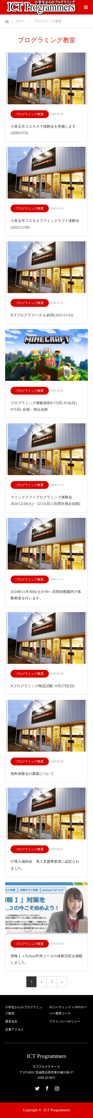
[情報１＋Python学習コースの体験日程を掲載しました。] (46, 908)
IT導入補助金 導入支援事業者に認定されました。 (45, 865)
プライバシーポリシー (64, 1021)
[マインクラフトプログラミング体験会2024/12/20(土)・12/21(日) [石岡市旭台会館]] (46, 449)
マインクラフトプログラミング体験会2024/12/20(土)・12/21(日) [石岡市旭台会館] (45, 500)
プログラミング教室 (30, 114)
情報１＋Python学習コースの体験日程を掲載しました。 (46, 959)
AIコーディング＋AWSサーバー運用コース (68, 1010)
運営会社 (11, 1021)
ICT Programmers (46, 1056)
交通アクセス (14, 1029)
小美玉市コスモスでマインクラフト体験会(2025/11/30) (45, 224)
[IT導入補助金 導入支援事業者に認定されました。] (46, 814)
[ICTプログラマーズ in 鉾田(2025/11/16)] (46, 267)
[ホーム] (7, 20)
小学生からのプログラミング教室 (23, 1010)
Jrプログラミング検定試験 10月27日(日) (43, 686)
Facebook (46, 1087)
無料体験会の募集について (32, 774)
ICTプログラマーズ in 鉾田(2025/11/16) (42, 315)
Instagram (56, 1087)
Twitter (37, 1087)
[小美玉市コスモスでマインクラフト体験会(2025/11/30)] (46, 173)
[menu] (86, 7)
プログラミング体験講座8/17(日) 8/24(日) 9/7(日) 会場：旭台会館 (44, 406)
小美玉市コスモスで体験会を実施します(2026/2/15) (43, 130)
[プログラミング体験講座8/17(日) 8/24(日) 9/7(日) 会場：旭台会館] (46, 355)
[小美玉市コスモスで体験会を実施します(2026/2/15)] (46, 79)
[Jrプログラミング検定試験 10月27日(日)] (46, 638)
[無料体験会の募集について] (46, 726)
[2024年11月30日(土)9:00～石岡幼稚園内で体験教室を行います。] (46, 544)
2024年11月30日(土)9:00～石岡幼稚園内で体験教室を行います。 (46, 595)
